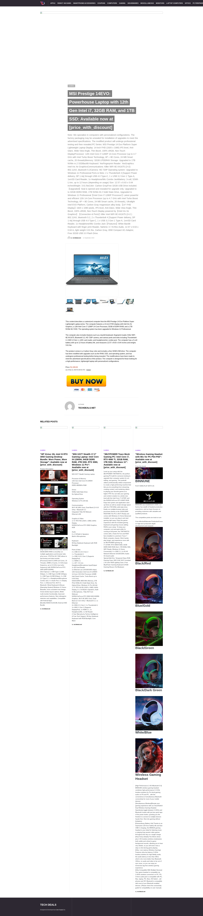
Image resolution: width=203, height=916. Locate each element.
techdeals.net (87, 408)
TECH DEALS (48, 904)
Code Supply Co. (60, 910)
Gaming (71, 85)
